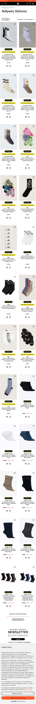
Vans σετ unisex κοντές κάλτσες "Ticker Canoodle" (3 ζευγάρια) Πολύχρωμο (27, 159)
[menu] (2, 3)
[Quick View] (7, 66)
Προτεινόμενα (29, 19)
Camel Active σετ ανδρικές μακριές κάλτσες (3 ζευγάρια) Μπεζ (8, 503)
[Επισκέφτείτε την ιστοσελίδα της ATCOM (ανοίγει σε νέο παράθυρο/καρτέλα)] (18, 701)
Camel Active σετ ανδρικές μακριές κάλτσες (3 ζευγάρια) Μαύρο (27, 503)
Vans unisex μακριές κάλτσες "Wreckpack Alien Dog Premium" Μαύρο (27, 210)
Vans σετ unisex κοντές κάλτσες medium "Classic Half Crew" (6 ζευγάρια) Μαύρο (8, 307)
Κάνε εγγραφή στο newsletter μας (18, 629)
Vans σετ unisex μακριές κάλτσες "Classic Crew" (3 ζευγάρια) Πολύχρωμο (27, 310)
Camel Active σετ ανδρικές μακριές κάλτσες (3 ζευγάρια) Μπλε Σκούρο (8, 550)
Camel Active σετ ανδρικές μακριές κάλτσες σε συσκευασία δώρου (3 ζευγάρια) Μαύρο (8, 598)
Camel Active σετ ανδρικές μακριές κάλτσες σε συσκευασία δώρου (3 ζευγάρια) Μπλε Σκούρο (27, 598)
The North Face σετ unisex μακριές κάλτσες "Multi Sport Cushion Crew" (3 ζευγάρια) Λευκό (27, 57)
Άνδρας (8, 7)
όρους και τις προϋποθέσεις (24, 642)
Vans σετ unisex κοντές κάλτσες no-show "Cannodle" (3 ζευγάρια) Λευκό (9, 360)
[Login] (27, 3)
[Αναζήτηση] (5, 3)
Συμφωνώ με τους (19, 642)
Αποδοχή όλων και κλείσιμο (18, 698)
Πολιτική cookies (28, 689)
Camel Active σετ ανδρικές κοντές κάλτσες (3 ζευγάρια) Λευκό (8, 456)
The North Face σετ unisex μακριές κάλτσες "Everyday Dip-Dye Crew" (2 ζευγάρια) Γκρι (8, 160)
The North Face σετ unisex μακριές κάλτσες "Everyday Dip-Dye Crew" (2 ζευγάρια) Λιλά (27, 108)
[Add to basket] (10, 66)
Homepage (3, 7)
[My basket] (32, 3)
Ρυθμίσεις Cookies (17, 693)
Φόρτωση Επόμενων (18, 619)
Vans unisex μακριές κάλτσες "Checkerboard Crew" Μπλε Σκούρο (9, 409)
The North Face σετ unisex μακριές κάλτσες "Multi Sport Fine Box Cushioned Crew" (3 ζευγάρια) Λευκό (8, 57)
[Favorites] (30, 3)
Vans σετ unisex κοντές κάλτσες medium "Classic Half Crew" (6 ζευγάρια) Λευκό (27, 257)
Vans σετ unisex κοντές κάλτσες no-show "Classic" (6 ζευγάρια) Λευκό (9, 260)
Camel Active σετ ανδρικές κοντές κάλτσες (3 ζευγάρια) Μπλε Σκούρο (27, 456)
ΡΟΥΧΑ (11, 7)
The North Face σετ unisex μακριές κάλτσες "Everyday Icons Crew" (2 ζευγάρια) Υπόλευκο (8, 108)
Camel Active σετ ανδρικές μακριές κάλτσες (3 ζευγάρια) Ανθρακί (27, 550)
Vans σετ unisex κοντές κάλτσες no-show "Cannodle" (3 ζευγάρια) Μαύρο (27, 360)
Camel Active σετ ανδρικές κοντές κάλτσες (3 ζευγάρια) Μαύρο (27, 407)
